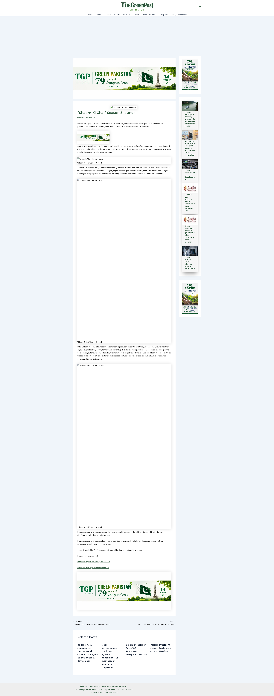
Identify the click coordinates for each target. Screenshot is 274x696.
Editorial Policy (127, 689)
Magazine (164, 15)
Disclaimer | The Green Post (85, 689)
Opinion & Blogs (149, 15)
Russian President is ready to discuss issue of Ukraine (160, 648)
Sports (136, 15)
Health (117, 15)
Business (126, 15)
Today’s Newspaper (178, 15)
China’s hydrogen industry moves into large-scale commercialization (190, 119)
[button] (200, 6)
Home (90, 15)
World (108, 15)
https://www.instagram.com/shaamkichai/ (93, 567)
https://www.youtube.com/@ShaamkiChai (93, 562)
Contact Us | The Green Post (108, 689)
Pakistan (99, 15)
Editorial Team (96, 692)
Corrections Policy (111, 692)
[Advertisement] (137, 32)
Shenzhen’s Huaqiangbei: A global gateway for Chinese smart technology (190, 148)
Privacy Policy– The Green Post (114, 686)
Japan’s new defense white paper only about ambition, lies (190, 203)
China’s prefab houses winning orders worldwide (190, 263)
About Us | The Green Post (90, 686)
